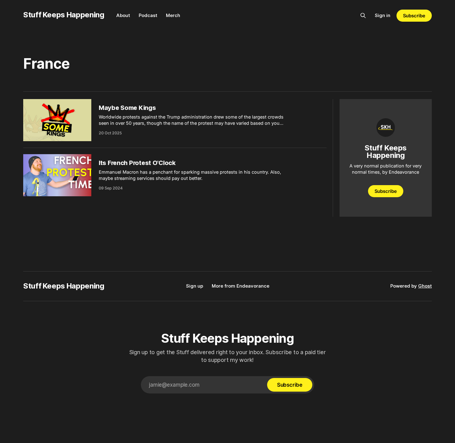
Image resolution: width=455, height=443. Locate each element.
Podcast (148, 15)
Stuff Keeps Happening (63, 14)
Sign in (382, 15)
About (123, 15)
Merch (173, 15)
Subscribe (414, 16)
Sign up (194, 286)
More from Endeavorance (240, 286)
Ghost (425, 286)
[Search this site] (363, 15)
